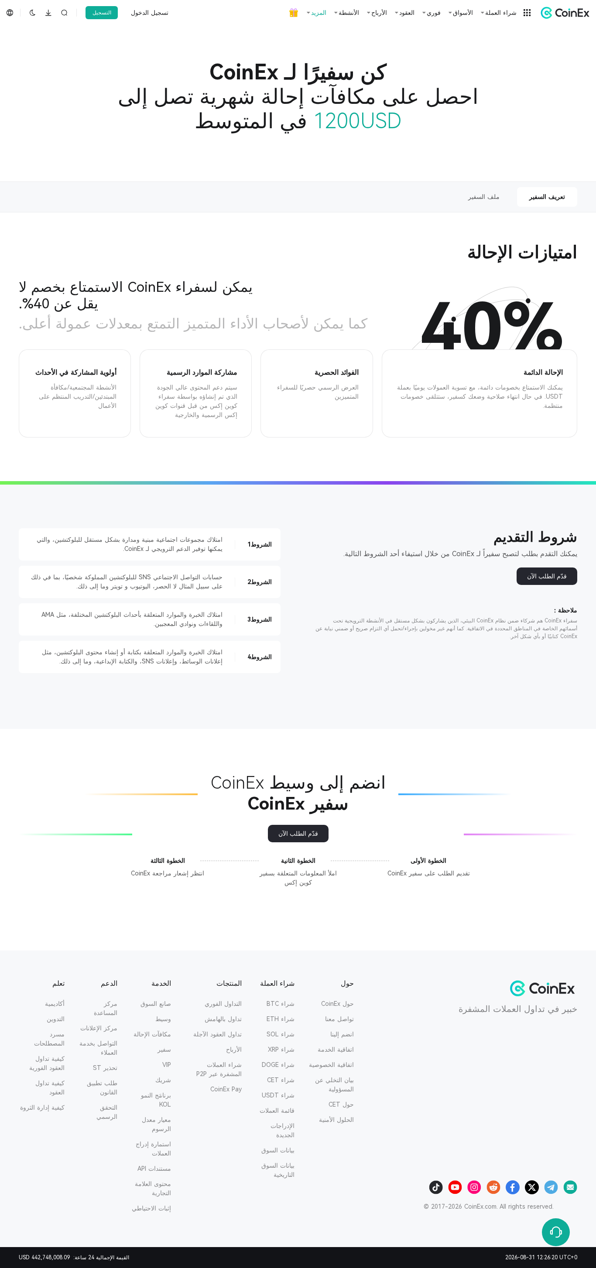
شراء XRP (281, 1049)
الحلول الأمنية (336, 1119)
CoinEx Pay (226, 1089)
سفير (164, 1049)
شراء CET (281, 1080)
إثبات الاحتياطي (151, 1208)
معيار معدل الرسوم (156, 1124)
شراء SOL (281, 1034)
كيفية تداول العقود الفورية (47, 1063)
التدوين (56, 1018)
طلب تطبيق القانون (102, 1088)
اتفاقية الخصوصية (331, 1064)
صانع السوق (155, 1003)
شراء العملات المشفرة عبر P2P (219, 1069)
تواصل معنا (339, 1018)
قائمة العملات (277, 1110)
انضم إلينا (342, 1034)
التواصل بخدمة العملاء (98, 1048)
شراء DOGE (278, 1064)
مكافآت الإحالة (152, 1034)
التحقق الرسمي (106, 1112)
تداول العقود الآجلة (217, 1034)
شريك (163, 1080)
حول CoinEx (337, 1003)
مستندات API (154, 1168)
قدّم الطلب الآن (547, 576)
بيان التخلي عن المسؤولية (334, 1085)
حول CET (341, 1104)
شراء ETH (281, 1018)
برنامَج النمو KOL (156, 1100)
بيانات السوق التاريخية (278, 1170)
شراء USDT (278, 1095)
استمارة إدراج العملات (153, 1149)
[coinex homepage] (563, 12)
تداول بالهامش (223, 1018)
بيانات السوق (278, 1150)
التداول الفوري (223, 1003)
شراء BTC (281, 1003)
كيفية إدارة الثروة (42, 1107)
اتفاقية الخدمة (336, 1049)
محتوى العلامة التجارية (153, 1188)
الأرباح (234, 1049)
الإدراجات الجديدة (283, 1130)
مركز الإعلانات (98, 1028)
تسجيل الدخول (149, 12)
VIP (166, 1064)
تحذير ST (105, 1067)
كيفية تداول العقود (50, 1088)
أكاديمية (55, 1003)
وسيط (163, 1018)
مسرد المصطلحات (49, 1039)
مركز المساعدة (105, 1008)
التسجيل (101, 13)
